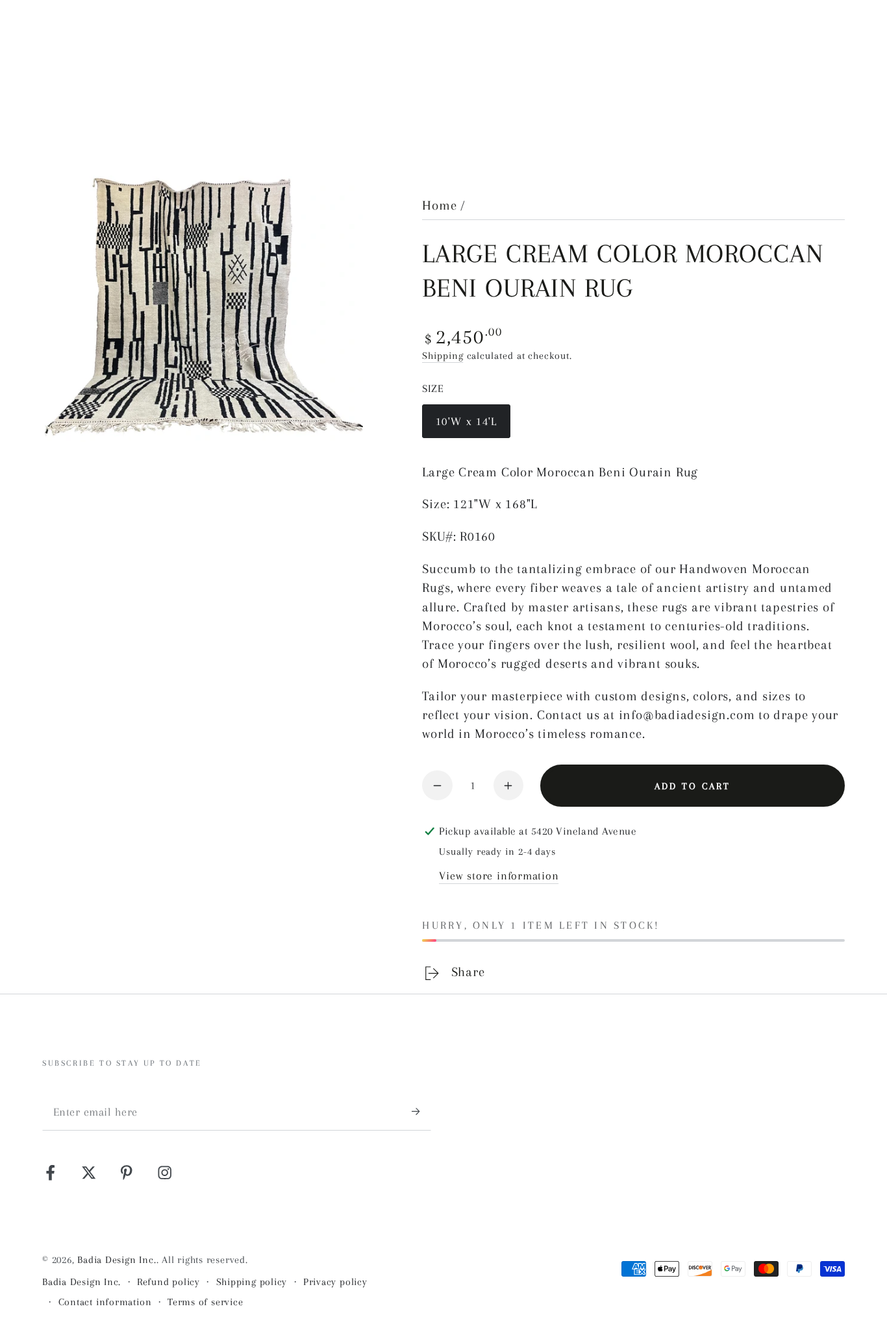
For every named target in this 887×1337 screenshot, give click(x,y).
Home (439, 205)
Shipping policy (252, 1282)
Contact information (105, 1302)
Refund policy (168, 1282)
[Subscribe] (421, 1110)
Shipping (442, 356)
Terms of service (205, 1302)
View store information (498, 875)
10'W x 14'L (466, 427)
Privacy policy (335, 1282)
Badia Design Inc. (116, 1260)
